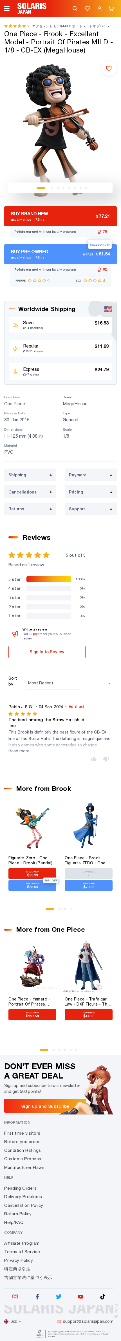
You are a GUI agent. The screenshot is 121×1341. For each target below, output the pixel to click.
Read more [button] (18, 750)
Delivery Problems (23, 1196)
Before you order (22, 1141)
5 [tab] (69, 188)
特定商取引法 (17, 1268)
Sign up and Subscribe (45, 1106)
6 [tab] (75, 188)
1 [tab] (41, 188)
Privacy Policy (18, 1260)
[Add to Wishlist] (109, 68)
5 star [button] (14, 579)
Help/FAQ (14, 1222)
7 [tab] (80, 188)
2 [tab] (52, 188)
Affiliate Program (22, 1243)
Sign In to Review (47, 651)
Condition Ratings (22, 1150)
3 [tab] (58, 188)
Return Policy (18, 1213)
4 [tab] (63, 188)
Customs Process (22, 1158)
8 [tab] (86, 188)
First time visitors (22, 1133)
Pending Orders (20, 1188)
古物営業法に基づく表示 (28, 1277)
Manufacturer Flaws (24, 1167)
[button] (15, 26)
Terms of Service (22, 1251)
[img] (23, 714)
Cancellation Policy (23, 1205)
